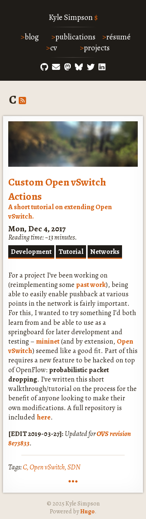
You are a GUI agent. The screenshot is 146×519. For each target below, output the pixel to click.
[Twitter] (91, 67)
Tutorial (70, 251)
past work (91, 284)
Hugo (87, 511)
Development (31, 251)
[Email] (56, 67)
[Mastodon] (67, 67)
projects (97, 47)
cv (53, 47)
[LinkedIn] (102, 67)
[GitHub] (44, 67)
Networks (104, 251)
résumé (118, 36)
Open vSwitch (47, 467)
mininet (48, 341)
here (44, 417)
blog (32, 36)
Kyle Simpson (71, 17)
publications (75, 36)
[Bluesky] (79, 67)
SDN (73, 467)
